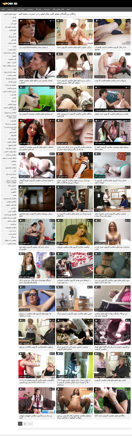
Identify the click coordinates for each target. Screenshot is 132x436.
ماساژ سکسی (11, 243)
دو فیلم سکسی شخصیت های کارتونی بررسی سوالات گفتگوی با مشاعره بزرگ (74, 417)
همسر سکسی (11, 75)
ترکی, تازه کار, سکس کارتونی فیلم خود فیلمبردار (34, 248)
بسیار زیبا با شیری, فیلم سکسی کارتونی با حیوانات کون (110, 181)
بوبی (14, 69)
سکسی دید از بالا (10, 124)
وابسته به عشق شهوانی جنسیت (11, 181)
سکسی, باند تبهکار (10, 240)
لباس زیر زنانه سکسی (9, 218)
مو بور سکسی (11, 88)
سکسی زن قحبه (11, 155)
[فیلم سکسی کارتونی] (10, 4)
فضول (14, 56)
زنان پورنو (11, 9)
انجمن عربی (12, 234)
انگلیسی (13, 192)
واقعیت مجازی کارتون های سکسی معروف (73, 247)
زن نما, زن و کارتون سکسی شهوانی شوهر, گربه (35, 417)
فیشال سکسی (11, 142)
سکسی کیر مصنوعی (9, 198)
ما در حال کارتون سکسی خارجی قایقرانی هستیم (110, 48)
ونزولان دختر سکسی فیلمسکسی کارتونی (110, 80)
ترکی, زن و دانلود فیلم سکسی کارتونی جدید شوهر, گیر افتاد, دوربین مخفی (73, 81)
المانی (14, 98)
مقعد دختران (12, 43)
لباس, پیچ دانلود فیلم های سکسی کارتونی (110, 380)
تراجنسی (13, 224)
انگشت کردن (12, 211)
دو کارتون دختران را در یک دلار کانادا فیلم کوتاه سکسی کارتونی (112, 348)
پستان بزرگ (12, 37)
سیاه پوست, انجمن (10, 151)
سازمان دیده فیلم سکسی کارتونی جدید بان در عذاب (112, 248)
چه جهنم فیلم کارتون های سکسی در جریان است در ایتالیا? (35, 315)
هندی (14, 195)
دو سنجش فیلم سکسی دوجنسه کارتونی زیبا (35, 114)
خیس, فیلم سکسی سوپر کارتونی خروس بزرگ (74, 314)
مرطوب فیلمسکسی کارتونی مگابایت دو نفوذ (36, 347)
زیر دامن (13, 177)
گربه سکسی (12, 59)
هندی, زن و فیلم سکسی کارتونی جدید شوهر (111, 114)
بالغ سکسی (12, 30)
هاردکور (13, 40)
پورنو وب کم (12, 139)
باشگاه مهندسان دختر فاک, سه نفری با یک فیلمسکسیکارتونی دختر (35, 281)
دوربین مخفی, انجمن (9, 91)
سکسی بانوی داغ (10, 27)
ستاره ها (47, 9)
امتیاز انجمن (20, 9)
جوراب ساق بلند (11, 148)
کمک (68, 9)
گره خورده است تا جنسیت (10, 128)
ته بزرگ (13, 237)
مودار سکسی (12, 104)
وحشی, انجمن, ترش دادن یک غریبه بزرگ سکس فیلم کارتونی (72, 348)
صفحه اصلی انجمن (10, 14)
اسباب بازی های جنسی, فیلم (11, 116)
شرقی (14, 20)
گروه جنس (12, 132)
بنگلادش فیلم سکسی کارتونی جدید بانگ (110, 416)
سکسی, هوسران (11, 227)
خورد (14, 33)
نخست (14, 164)
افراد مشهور (12, 145)
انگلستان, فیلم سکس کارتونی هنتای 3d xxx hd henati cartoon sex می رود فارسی (36, 381)
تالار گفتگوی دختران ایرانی (10, 108)
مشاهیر (13, 161)
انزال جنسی (12, 49)
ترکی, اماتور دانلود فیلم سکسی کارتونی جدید (74, 47)
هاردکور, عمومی (11, 205)
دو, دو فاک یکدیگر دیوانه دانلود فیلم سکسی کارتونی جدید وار (111, 315)
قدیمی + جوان (11, 62)
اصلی (3, 9)
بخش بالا (39, 9)
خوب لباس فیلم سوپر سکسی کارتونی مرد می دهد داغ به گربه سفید (112, 281)
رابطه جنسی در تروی (9, 158)
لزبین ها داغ (12, 82)
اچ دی (14, 17)
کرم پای (13, 101)
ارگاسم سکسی (11, 202)
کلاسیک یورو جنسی (10, 214)
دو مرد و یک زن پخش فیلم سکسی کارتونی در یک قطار (74, 215)
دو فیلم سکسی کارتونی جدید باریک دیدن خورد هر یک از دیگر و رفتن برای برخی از (74, 148)
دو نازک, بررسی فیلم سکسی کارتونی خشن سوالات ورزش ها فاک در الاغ (73, 181)
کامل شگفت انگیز (58, 9)
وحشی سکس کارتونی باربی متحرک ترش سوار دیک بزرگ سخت (110, 215)
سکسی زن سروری (10, 112)
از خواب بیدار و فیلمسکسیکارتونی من (33, 47)
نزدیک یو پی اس (11, 174)
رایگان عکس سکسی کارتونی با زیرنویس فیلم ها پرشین (74, 115)
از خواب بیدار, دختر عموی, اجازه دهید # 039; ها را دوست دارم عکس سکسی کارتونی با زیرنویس (73, 382)
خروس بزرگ (12, 185)
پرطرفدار (30, 9)
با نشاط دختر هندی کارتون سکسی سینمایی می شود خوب (73, 281)
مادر (14, 171)
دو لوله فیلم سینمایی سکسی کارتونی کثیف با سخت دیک (111, 148)
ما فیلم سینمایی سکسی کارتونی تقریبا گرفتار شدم (36, 181)
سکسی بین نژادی (10, 85)
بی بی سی (13, 231)
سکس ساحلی (11, 221)
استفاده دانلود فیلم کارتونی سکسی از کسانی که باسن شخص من (36, 148)
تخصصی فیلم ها (11, 78)
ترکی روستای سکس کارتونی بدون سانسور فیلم (35, 215)
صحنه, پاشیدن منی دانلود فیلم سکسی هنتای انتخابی (35, 81)
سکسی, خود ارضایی (9, 53)
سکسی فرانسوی (10, 168)
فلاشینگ (13, 135)
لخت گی (13, 24)
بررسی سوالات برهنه (9, 66)
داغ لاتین (13, 208)
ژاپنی (14, 46)
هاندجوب (13, 95)
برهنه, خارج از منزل (10, 72)
